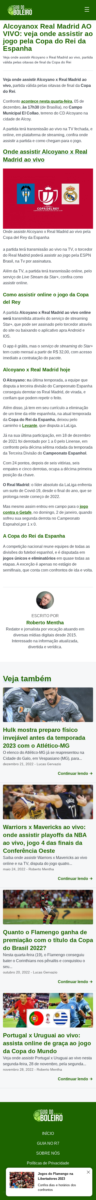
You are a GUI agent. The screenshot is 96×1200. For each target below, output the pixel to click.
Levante (29, 425)
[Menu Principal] (87, 10)
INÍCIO (48, 1133)
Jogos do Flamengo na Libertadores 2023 (55, 1176)
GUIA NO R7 (48, 1143)
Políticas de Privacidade (48, 1163)
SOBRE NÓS (48, 1153)
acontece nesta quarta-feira (46, 101)
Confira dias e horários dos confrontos (57, 1187)
